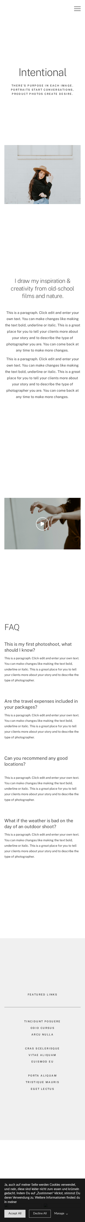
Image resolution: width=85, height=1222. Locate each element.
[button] (77, 9)
